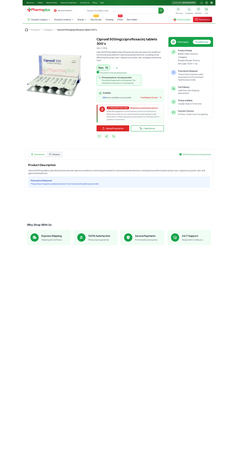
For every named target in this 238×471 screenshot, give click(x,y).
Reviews (56, 154)
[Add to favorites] (99, 136)
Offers (40, 3)
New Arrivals (96, 19)
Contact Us (84, 3)
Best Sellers (132, 19)
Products (35, 29)
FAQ (102, 3)
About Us (30, 3)
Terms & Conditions (68, 3)
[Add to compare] (113, 136)
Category (48, 29)
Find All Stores (202, 42)
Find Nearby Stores (149, 97)
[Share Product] (106, 136)
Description (39, 154)
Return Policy (51, 3)
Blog (95, 3)
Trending (109, 19)
